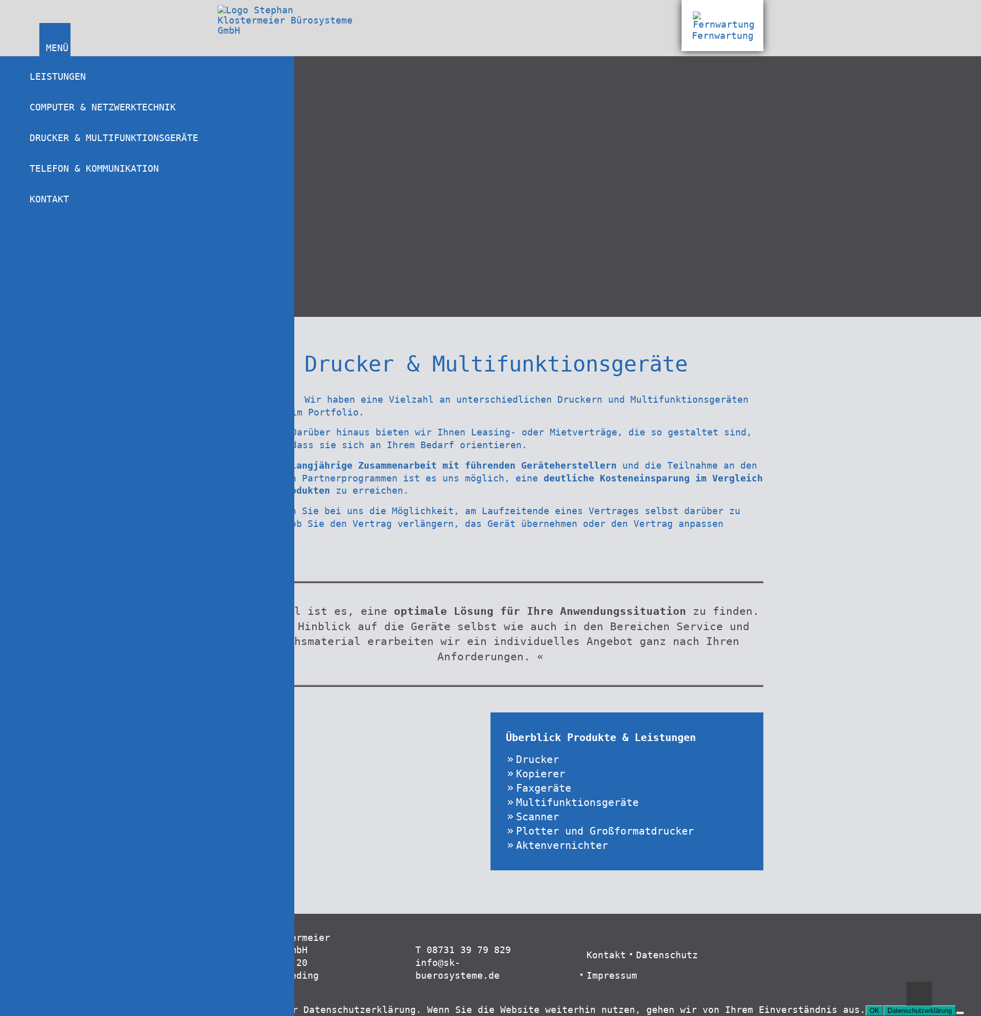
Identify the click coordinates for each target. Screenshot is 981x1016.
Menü (55, 48)
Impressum (612, 976)
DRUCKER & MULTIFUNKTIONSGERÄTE (114, 138)
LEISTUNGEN (58, 77)
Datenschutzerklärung (919, 1010)
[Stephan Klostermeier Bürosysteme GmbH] (292, 31)
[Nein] (960, 1012)
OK (874, 1010)
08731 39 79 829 (469, 950)
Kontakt (49, 199)
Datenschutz (667, 955)
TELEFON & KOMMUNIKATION (94, 169)
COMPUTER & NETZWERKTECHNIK (103, 107)
